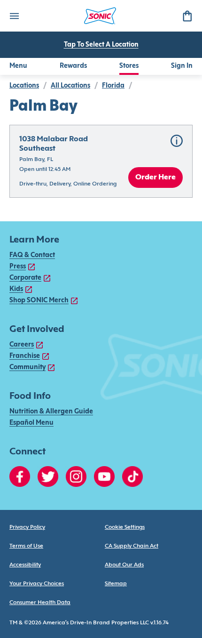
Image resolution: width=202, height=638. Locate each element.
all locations (70, 86)
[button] (101, 161)
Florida (113, 86)
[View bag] (187, 16)
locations (24, 86)
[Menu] (14, 16)
